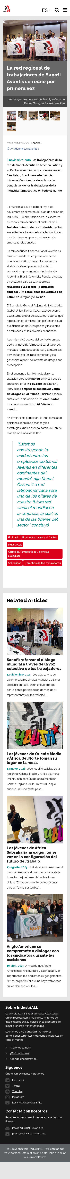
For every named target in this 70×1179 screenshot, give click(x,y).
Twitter (16, 1085)
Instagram (18, 1097)
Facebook (18, 1080)
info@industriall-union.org (27, 1127)
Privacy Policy (37, 1157)
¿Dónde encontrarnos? (24, 1058)
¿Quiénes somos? (20, 1047)
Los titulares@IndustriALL (27, 1102)
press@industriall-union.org (28, 1133)
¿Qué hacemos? (19, 1053)
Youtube (17, 1091)
